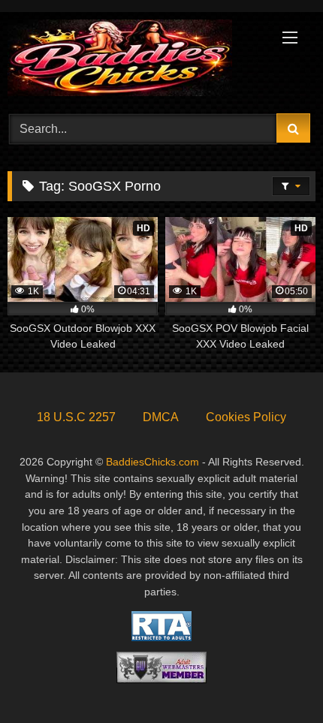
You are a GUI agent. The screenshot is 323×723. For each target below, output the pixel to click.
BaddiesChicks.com (152, 462)
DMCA (161, 417)
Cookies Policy (246, 417)
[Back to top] (276, 678)
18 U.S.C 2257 (76, 417)
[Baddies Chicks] (132, 60)
